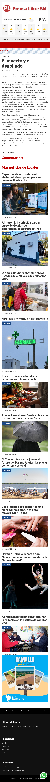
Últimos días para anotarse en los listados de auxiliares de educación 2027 (24, 276)
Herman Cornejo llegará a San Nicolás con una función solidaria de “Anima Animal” (25, 557)
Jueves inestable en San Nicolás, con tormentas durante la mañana (25, 416)
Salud (14, 711)
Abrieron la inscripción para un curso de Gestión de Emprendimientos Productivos (21, 225)
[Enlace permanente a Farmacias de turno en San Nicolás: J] (25, 345)
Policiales (5, 711)
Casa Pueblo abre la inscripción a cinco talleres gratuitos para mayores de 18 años (23, 509)
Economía (5, 749)
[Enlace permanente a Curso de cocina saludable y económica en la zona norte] (25, 395)
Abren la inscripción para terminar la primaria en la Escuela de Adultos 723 (24, 620)
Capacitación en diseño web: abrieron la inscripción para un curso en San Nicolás (21, 177)
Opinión (31, 711)
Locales (4, 56)
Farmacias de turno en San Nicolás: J (25, 318)
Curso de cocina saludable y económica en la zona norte (19, 377)
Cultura (22, 711)
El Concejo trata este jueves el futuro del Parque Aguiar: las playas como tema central (24, 462)
